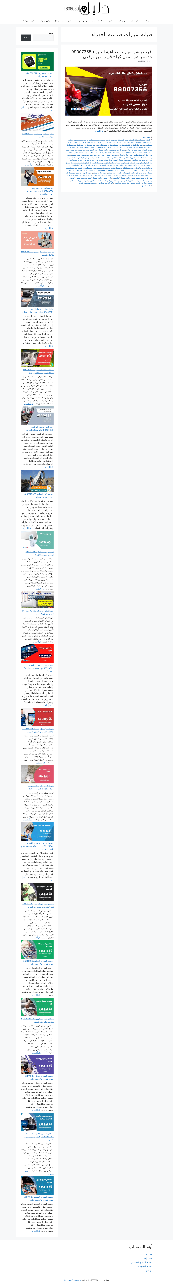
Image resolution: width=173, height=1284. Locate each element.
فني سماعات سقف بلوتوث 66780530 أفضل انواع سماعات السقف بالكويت (40, 191)
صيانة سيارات (121, 175)
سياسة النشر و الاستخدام (141, 1262)
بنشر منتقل (103, 152)
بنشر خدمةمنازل (101, 147)
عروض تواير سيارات (87, 175)
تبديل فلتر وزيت (92, 160)
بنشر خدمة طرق (113, 147)
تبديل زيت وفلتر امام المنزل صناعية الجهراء (82, 158)
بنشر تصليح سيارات (140, 147)
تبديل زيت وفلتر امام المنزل (107, 158)
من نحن (149, 1270)
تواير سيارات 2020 (130, 168)
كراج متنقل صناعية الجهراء (102, 178)
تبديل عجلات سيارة (105, 160)
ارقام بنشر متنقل (144, 140)
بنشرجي (87, 152)
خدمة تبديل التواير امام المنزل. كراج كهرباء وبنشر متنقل (127, 173)
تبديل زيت (101, 155)
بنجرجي (93, 142)
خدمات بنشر (97, 168)
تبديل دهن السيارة (111, 155)
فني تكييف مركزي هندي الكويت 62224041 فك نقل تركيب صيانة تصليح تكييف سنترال (37, 846)
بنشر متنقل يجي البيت (115, 152)
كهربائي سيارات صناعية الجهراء (124, 183)
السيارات (146, 21)
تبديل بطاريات (147, 155)
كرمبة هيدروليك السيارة (83, 178)
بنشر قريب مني (92, 150)
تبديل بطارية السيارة (126, 155)
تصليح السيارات (126, 163)
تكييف (110, 21)
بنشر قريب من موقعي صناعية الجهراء (112, 150)
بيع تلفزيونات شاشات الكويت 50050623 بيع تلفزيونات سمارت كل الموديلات (38, 668)
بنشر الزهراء (72, 142)
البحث (51, 33)
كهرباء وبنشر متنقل (120, 180)
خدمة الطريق (87, 168)
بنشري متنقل (73, 152)
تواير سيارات (142, 168)
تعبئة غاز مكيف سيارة (135, 165)
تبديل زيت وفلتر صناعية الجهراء (141, 160)
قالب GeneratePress (72, 1280)
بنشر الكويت (148, 145)
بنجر (106, 142)
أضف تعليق (146, 186)
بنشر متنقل (58, 21)
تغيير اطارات (114, 165)
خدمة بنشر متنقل (135, 170)
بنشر (79, 142)
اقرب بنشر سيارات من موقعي (99, 140)
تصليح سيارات (115, 163)
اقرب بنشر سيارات (117, 140)
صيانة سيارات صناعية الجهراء (105, 175)
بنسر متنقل (86, 142)
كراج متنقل (116, 178)
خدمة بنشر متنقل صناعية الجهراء (117, 170)
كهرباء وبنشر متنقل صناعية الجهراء (101, 180)
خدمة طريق (87, 173)
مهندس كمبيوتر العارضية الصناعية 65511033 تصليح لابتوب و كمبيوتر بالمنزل (39, 1136)
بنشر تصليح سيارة (126, 147)
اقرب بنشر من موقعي (80, 140)
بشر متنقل (126, 142)
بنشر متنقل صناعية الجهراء (133, 152)
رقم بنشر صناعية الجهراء (135, 175)
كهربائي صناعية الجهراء (105, 183)
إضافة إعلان (147, 1258)
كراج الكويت (75, 175)
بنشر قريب (79, 147)
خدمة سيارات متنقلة (100, 173)
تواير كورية (106, 168)
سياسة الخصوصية (145, 1266)
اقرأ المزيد (99, 131)
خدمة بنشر (78, 168)
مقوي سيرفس (44, 21)
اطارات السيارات (131, 140)
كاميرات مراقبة (28, 21)
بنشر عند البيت (89, 147)
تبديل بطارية (137, 155)
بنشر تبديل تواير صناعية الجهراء (107, 145)
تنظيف (70, 21)
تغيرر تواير (123, 165)
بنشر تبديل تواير (124, 145)
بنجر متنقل (100, 142)
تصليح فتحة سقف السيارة (80, 163)
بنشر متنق (82, 150)
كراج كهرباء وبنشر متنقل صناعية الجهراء (134, 178)
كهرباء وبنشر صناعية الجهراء (137, 180)
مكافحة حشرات (98, 21)
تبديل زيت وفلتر (123, 158)
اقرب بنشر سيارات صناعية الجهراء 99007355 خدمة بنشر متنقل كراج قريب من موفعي (111, 54)
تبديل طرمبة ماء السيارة (121, 160)
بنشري (81, 152)
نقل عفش (135, 21)
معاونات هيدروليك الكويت (87, 183)
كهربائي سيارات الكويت (144, 183)
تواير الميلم (105, 165)
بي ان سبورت (82, 21)
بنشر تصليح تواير (90, 145)
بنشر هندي (94, 152)
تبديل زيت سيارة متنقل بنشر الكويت (84, 155)
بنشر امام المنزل (137, 145)
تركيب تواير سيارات (140, 163)
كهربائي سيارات (76, 180)
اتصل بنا (149, 1254)
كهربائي (85, 180)
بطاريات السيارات (115, 142)
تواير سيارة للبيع (116, 168)
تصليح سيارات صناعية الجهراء (100, 163)
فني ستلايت (122, 21)
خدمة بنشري (100, 170)
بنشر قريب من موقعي (133, 150)
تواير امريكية (96, 165)
